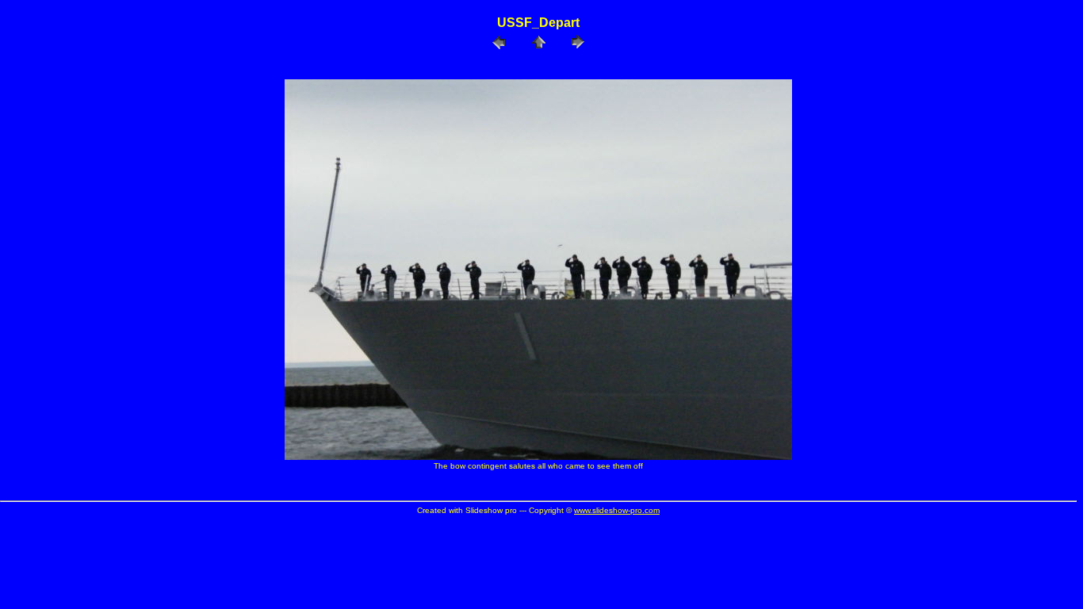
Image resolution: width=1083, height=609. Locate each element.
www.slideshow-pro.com (617, 510)
